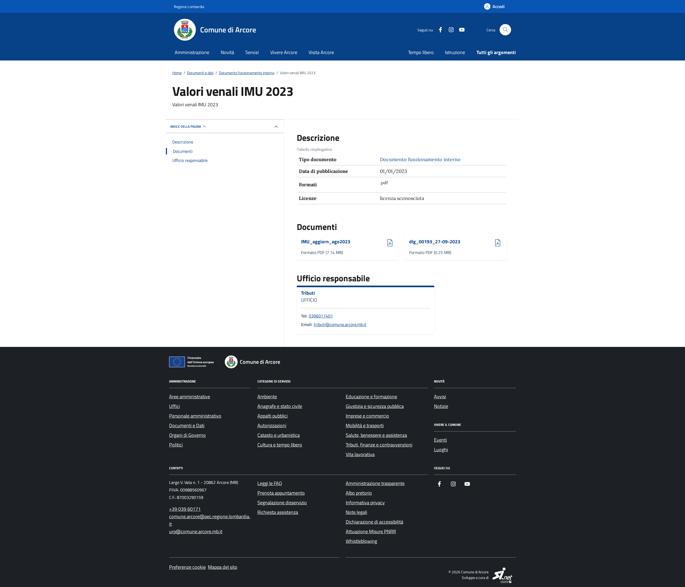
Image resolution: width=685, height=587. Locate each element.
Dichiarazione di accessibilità (374, 521)
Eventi (440, 440)
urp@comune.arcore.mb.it (195, 531)
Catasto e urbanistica (278, 435)
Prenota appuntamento (281, 493)
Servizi (252, 52)
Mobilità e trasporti (365, 425)
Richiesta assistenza (277, 512)
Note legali (356, 512)
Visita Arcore (321, 52)
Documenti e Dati (186, 425)
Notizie (441, 406)
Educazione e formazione (371, 396)
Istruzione (455, 52)
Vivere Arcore (283, 52)
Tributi (308, 293)
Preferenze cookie (187, 567)
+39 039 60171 (185, 509)
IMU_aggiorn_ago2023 (325, 241)
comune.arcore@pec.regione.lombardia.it (209, 520)
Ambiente (267, 396)
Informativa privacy (365, 502)
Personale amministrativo (195, 415)
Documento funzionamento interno (420, 159)
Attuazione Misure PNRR (371, 531)
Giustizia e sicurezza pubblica (375, 406)
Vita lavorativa (360, 454)
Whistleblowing (361, 541)
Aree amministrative (189, 396)
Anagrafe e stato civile (279, 406)
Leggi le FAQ (269, 483)
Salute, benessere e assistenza (376, 435)
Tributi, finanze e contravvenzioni (379, 444)
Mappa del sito (222, 567)
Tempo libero (421, 52)
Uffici (174, 406)
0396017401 (321, 316)
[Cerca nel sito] (505, 30)
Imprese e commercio (367, 415)
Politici (176, 444)
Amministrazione (192, 52)
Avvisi (440, 396)
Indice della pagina (185, 126)
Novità (227, 52)
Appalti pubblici (272, 415)
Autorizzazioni (271, 425)
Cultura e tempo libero (279, 444)
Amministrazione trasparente (375, 483)
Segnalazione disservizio (282, 502)
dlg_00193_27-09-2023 (434, 241)
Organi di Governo (187, 435)
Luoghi (441, 449)
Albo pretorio (359, 493)
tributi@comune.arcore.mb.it (340, 324)
